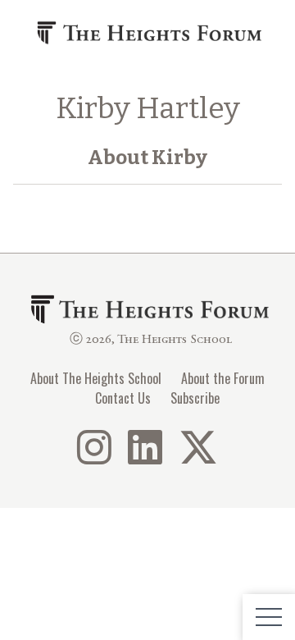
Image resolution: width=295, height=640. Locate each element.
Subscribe (195, 398)
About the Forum (223, 378)
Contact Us (123, 398)
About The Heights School (95, 378)
